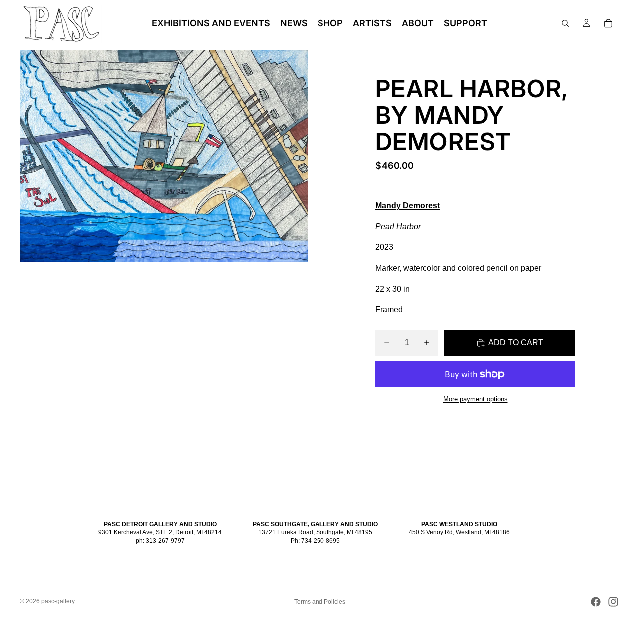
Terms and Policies (319, 601)
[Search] (565, 23)
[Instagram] (613, 602)
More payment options (475, 399)
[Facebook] (596, 602)
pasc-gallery (58, 601)
